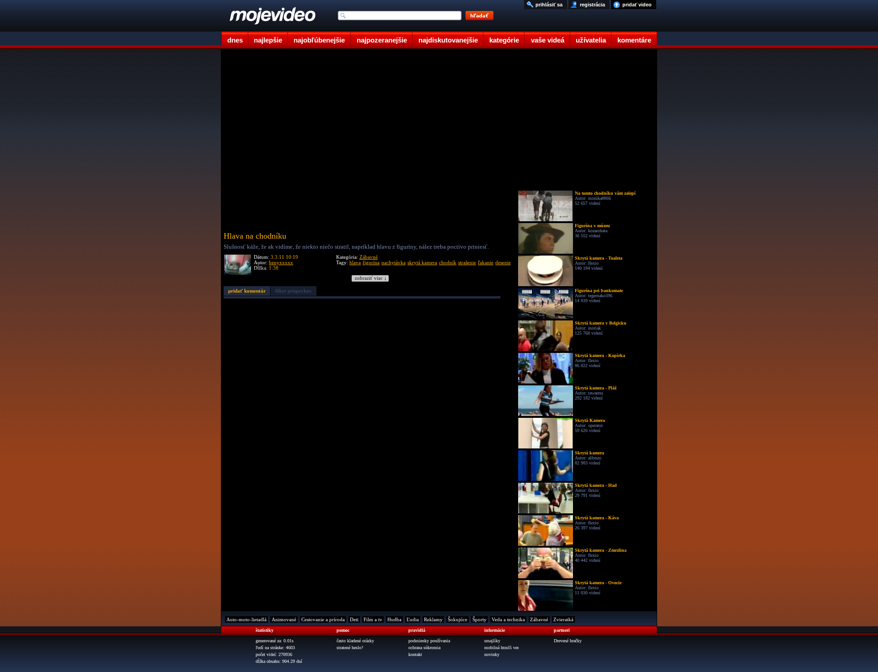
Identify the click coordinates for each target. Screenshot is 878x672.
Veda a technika (508, 619)
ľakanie (485, 262)
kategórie (504, 40)
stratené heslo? (350, 647)
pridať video (637, 4)
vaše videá (547, 40)
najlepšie (268, 40)
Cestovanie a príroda (323, 619)
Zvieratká (563, 619)
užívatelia (591, 40)
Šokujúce (457, 619)
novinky (491, 654)
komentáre (634, 40)
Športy (479, 619)
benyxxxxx (281, 262)
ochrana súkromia (424, 647)
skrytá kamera (422, 262)
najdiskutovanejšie (448, 40)
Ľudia (413, 619)
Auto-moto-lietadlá (246, 619)
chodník (447, 262)
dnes (235, 40)
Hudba (394, 619)
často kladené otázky (355, 640)
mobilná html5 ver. (501, 647)
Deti (354, 619)
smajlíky (492, 640)
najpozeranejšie (382, 40)
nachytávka (393, 262)
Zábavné (368, 257)
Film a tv (373, 619)
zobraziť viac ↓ (371, 278)
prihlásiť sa (548, 4)
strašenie (467, 262)
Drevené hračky (568, 640)
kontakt (415, 654)
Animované (284, 619)
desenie (503, 262)
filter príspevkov (293, 290)
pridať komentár (247, 290)
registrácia (592, 4)
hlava (355, 262)
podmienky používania (429, 640)
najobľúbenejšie (319, 40)
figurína (371, 262)
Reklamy (433, 619)
